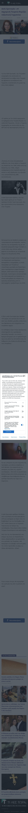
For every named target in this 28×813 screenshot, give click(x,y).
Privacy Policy (22, 437)
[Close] (25, 376)
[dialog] (14, 406)
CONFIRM (8, 431)
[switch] (22, 406)
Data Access (14, 437)
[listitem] (14, 403)
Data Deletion (5, 437)
